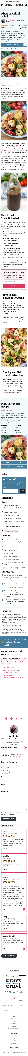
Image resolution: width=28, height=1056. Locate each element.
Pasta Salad (23, 9)
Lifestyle (14, 1040)
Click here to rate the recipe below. (15, 642)
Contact (14, 1026)
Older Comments (9, 955)
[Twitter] (10, 992)
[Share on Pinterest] (11, 719)
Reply (5, 849)
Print (7, 466)
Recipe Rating (5, 771)
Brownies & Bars (21, 1008)
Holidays (7, 1003)
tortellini (3, 152)
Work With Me (14, 1023)
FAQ (14, 1021)
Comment (4, 791)
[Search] (26, 5)
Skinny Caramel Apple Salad (11, 670)
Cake (7, 1008)
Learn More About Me (9, 747)
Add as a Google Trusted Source (11, 48)
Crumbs (14, 1033)
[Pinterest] (14, 992)
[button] (2, 26)
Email (5, 487)
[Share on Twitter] (17, 719)
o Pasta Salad (10, 667)
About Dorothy (14, 1018)
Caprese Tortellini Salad (10, 672)
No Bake (7, 1010)
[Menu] (2, 5)
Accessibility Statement (14, 1028)
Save (7, 462)
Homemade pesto (8, 675)
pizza (16, 145)
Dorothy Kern (11, 20)
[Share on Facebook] (6, 719)
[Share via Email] (22, 719)
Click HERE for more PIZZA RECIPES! (14, 677)
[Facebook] (6, 992)
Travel (14, 1036)
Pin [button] (20, 462)
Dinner (21, 1000)
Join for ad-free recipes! (12, 1)
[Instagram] (17, 992)
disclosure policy (8, 85)
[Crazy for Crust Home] (14, 5)
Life (14, 1038)
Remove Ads (20, 466)
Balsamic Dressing (9, 530)
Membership (14, 1043)
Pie (21, 1005)
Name (3, 777)
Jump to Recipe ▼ (12, 44)
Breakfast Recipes (7, 1005)
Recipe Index (8, 9)
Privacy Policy (23, 1052)
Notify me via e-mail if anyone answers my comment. (11, 813)
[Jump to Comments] (25, 45)
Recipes (14, 998)
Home (2, 9)
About (14, 1016)
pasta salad (11, 151)
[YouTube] (21, 992)
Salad (18, 9)
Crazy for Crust (14, 983)
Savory (13, 9)
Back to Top (14, 1048)
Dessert (7, 1000)
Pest (4, 667)
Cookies (21, 1003)
